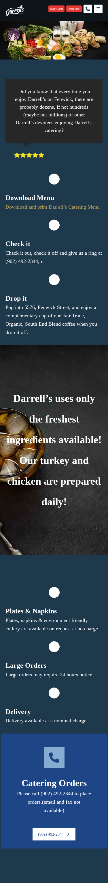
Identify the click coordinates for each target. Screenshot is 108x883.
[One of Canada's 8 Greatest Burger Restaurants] (14, 10)
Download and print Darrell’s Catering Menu (52, 207)
